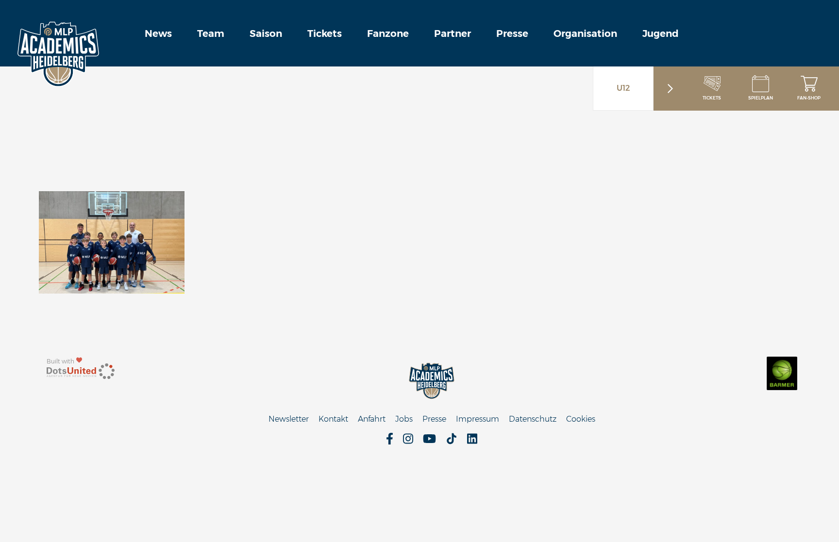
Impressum (477, 419)
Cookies (580, 419)
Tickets (324, 33)
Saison (266, 33)
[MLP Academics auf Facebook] (389, 441)
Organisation (585, 33)
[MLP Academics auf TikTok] (451, 441)
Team (210, 33)
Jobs (404, 419)
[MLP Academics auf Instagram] (408, 441)
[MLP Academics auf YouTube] (429, 441)
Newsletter (288, 419)
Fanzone (388, 33)
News (158, 33)
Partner (452, 33)
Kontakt (333, 419)
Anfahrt (372, 419)
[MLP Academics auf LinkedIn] (472, 441)
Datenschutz (532, 419)
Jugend (660, 33)
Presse (512, 33)
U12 (623, 88)
